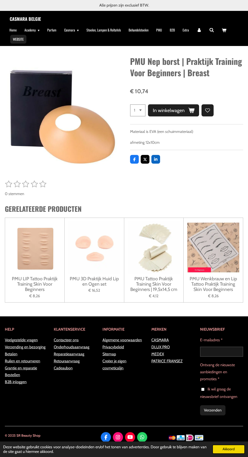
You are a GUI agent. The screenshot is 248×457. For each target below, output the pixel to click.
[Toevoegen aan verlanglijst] (208, 110)
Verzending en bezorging (25, 347)
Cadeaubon (63, 368)
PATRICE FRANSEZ (167, 361)
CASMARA (160, 340)
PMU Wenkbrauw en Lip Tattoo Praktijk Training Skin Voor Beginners (213, 284)
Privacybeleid (113, 347)
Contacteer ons (66, 340)
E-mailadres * (211, 340)
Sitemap (109, 354)
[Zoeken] (212, 30)
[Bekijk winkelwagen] (224, 30)
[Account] (199, 30)
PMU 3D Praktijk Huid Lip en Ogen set (94, 281)
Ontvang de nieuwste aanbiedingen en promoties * (217, 372)
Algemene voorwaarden (122, 340)
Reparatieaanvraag (69, 354)
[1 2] (138, 110)
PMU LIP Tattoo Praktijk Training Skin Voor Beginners (35, 284)
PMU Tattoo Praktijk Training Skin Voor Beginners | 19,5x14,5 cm (153, 284)
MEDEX (157, 354)
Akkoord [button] (229, 449)
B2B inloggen (16, 382)
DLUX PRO (160, 347)
